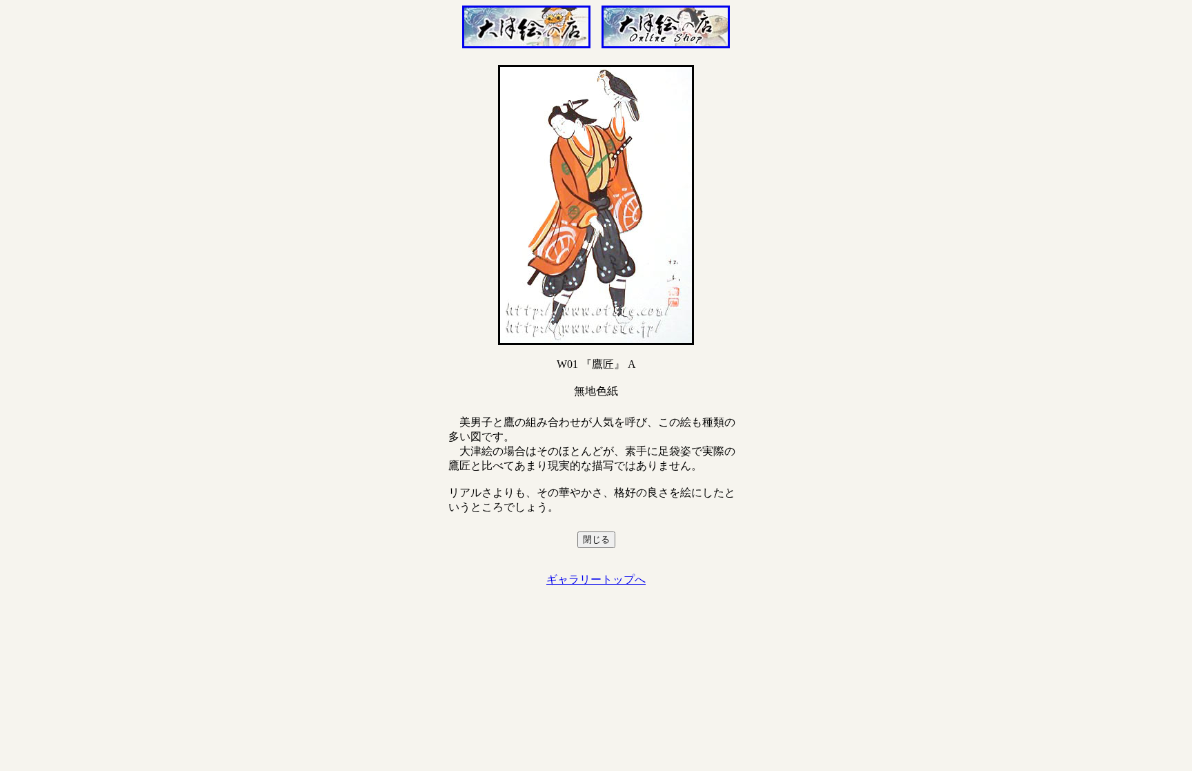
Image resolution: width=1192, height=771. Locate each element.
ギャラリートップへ (596, 579)
